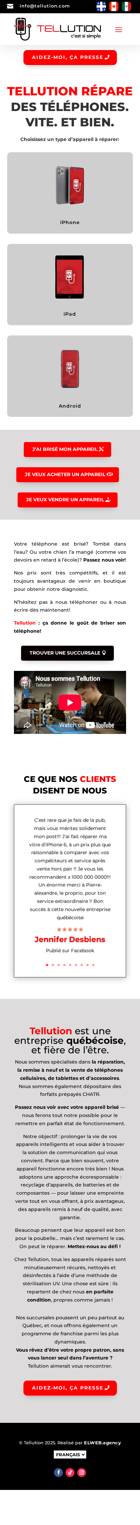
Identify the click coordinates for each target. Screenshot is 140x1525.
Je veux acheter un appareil (65, 474)
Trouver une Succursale (65, 653)
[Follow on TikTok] (70, 1472)
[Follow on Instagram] (81, 1472)
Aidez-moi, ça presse (67, 57)
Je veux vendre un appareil (65, 500)
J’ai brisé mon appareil (65, 449)
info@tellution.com (45, 6)
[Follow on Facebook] (58, 1472)
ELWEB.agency (102, 1442)
